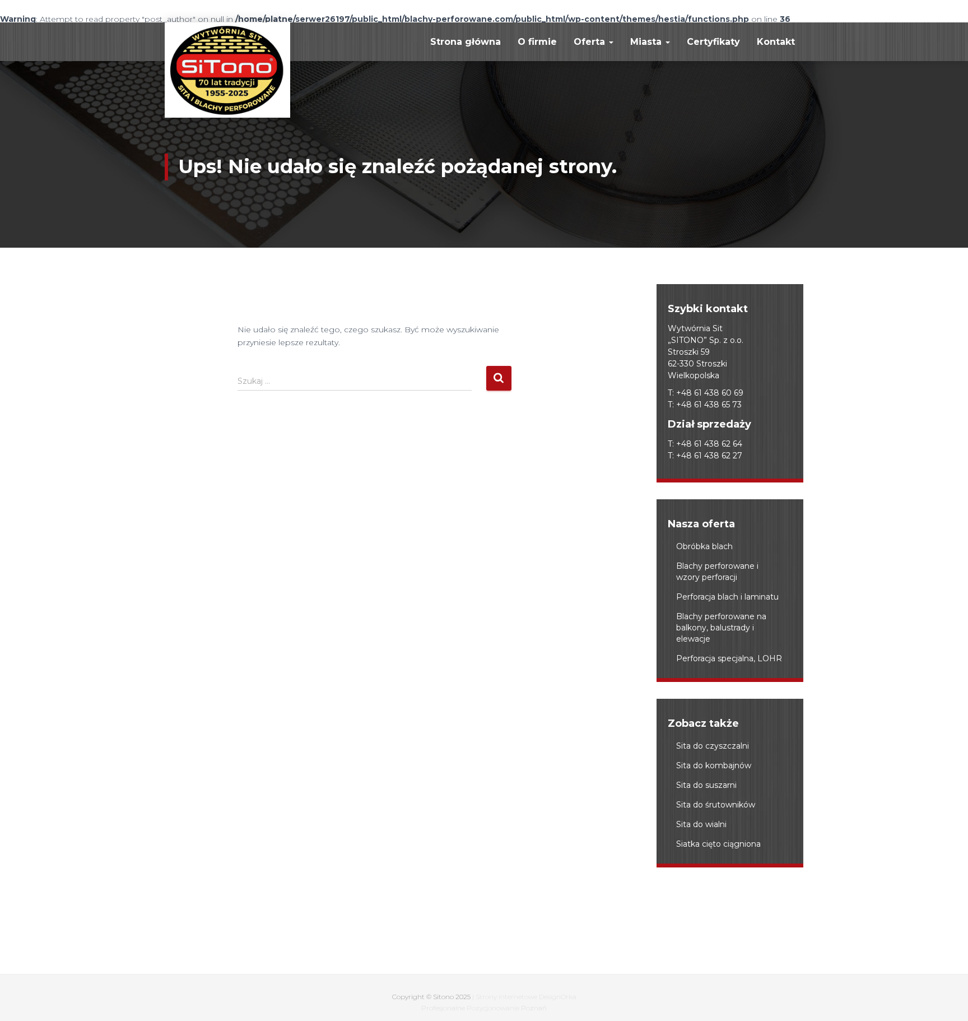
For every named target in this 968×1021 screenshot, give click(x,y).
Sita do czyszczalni (712, 746)
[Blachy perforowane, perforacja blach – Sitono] (227, 70)
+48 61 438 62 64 (709, 444)
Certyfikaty (713, 41)
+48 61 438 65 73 (709, 405)
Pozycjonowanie (493, 1008)
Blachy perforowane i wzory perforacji (717, 571)
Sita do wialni (701, 824)
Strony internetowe (506, 996)
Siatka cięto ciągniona (718, 844)
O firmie (537, 41)
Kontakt (776, 41)
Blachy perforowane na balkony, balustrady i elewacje (721, 627)
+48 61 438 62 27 (709, 456)
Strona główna (465, 41)
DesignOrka (557, 996)
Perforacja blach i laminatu (727, 597)
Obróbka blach (704, 546)
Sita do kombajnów (713, 765)
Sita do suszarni (706, 785)
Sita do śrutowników (715, 805)
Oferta (591, 41)
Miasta (647, 41)
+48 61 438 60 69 (709, 393)
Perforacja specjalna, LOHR (729, 658)
